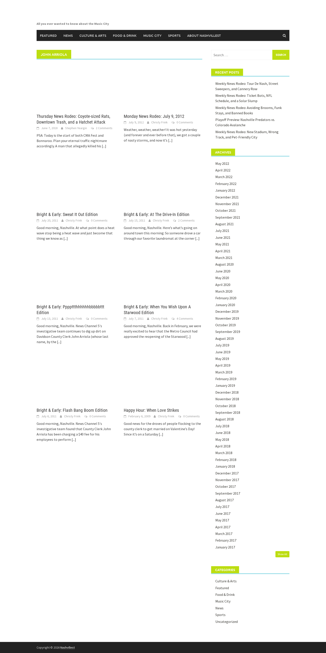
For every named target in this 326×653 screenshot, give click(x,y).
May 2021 (222, 244)
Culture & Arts (92, 35)
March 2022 (223, 177)
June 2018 (222, 432)
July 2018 (222, 426)
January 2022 (225, 190)
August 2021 (224, 224)
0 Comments (185, 122)
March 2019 (223, 372)
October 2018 (225, 406)
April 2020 (222, 284)
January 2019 (225, 385)
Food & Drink (125, 35)
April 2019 (222, 365)
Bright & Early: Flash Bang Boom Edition (72, 410)
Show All (282, 554)
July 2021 (222, 230)
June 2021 (222, 237)
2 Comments (104, 128)
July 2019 (222, 345)
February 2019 (225, 379)
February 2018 (225, 459)
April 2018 (222, 446)
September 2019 (227, 331)
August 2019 (224, 338)
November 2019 (227, 318)
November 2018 (227, 399)
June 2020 (222, 271)
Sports (174, 35)
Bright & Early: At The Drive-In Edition (156, 214)
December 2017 (227, 473)
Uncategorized (226, 621)
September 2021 (227, 217)
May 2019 (222, 358)
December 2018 (227, 392)
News (68, 35)
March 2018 (223, 453)
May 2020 (222, 278)
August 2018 (224, 419)
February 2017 (225, 540)
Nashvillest (67, 647)
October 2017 (225, 486)
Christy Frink (159, 122)
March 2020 (223, 291)
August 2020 (224, 264)
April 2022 (222, 170)
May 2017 (222, 520)
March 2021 (223, 257)
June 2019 (222, 352)
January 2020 (225, 305)
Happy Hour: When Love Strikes (151, 410)
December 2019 (227, 311)
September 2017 (227, 493)
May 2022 (222, 163)
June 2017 (222, 513)
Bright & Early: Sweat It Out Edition (67, 214)
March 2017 (223, 533)
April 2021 (222, 251)
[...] (104, 146)
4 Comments (185, 319)
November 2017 (227, 480)
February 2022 (225, 183)
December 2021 (227, 197)
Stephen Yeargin (76, 128)
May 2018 (222, 439)
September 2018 (227, 412)
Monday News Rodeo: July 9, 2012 (154, 116)
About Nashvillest (204, 35)
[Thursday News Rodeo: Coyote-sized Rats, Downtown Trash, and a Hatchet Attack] (76, 86)
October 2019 (225, 325)
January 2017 (225, 547)
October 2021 (225, 210)
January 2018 (225, 466)
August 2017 (224, 500)
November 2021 (227, 204)
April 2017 (222, 527)
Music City (152, 35)
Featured (48, 35)
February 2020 (225, 298)
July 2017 (222, 506)
